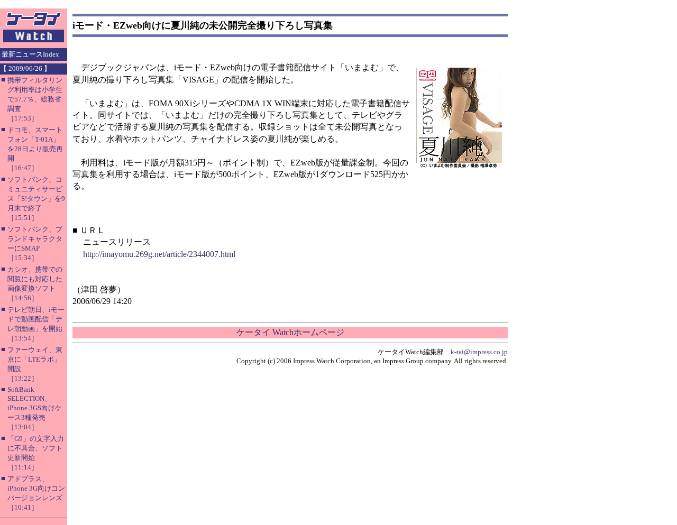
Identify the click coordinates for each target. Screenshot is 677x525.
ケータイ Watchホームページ (290, 332)
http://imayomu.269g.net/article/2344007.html (159, 254)
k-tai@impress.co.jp (479, 352)
